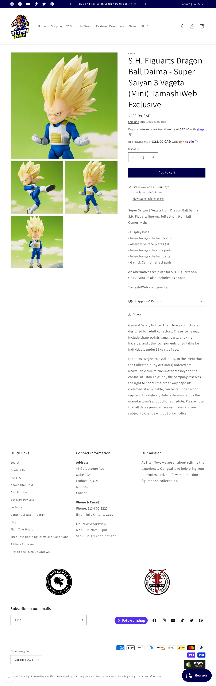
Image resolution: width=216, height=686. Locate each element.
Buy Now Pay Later (23, 500)
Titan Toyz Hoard (22, 529)
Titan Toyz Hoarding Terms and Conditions (39, 537)
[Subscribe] (81, 620)
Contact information (150, 676)
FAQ (13, 522)
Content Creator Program (28, 515)
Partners (16, 507)
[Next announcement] (145, 4)
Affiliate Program (22, 544)
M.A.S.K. (16, 477)
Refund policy (64, 676)
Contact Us (18, 470)
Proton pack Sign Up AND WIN (31, 552)
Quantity (133, 149)
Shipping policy (126, 676)
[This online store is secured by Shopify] (194, 668)
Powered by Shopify (42, 676)
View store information (148, 198)
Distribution (19, 492)
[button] (56, 26)
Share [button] (137, 314)
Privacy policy (84, 676)
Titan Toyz (25, 676)
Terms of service (105, 676)
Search (15, 462)
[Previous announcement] (70, 4)
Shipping (133, 121)
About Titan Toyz (22, 485)
